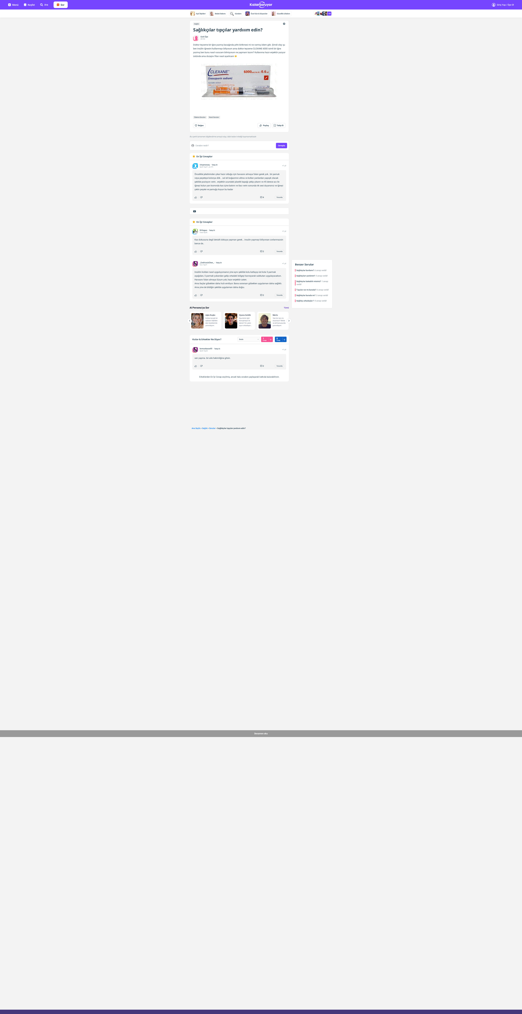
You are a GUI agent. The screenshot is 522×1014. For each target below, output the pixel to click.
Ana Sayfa (196, 428)
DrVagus (203, 230)
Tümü (286, 308)
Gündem (238, 14)
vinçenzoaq (205, 165)
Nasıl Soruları (214, 117)
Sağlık (196, 24)
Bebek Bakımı (220, 14)
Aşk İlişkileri (201, 14)
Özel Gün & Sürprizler (259, 14)
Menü (15, 4)
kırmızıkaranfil (206, 349)
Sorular (212, 428)
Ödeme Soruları (200, 117)
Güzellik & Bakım (283, 14)
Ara (46, 4)
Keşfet (31, 4)
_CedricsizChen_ (207, 262)
